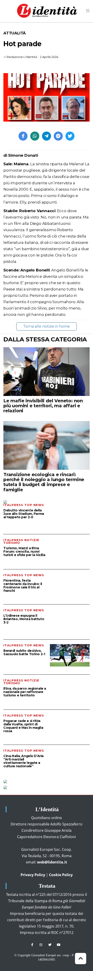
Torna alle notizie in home (46, 326)
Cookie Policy (61, 874)
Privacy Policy (33, 874)
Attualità (14, 33)
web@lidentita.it (52, 862)
